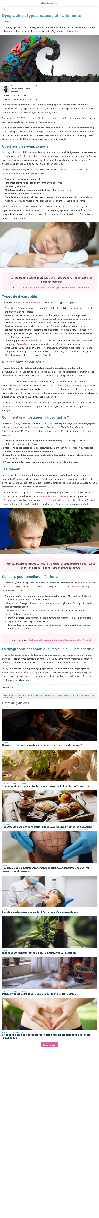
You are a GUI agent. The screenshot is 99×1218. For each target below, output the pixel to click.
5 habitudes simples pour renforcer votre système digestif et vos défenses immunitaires (46, 1036)
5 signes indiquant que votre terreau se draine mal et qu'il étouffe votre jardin (47, 786)
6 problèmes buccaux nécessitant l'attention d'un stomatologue (40, 912)
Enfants (14, 10)
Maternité (5, 10)
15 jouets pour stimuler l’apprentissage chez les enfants (60, 287)
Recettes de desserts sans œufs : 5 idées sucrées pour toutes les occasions (47, 827)
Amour (5, 742)
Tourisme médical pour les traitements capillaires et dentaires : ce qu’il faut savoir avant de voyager (46, 869)
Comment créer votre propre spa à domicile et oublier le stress (39, 993)
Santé (4, 865)
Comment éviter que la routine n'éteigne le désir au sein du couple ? (42, 745)
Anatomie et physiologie (13, 1032)
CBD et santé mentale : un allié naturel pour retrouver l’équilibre (39, 952)
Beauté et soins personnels (14, 991)
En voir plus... (49, 1045)
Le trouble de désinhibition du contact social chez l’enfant (60, 640)
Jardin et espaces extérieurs (14, 783)
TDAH (52, 397)
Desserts (6, 824)
